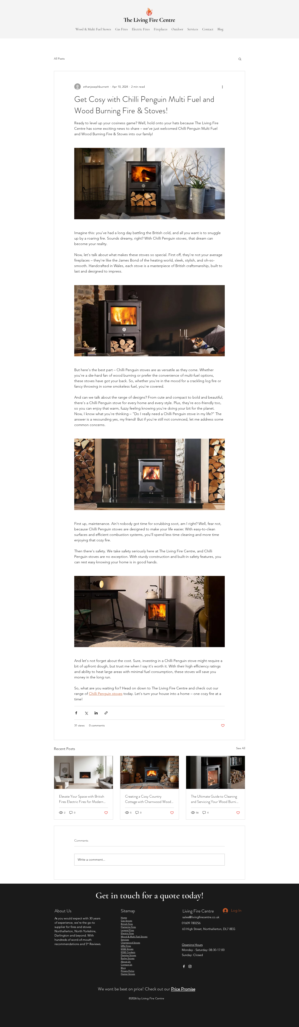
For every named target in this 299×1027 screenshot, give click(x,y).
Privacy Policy (127, 970)
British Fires (127, 923)
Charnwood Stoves (130, 942)
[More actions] (222, 86)
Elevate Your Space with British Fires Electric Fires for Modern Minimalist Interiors (81, 799)
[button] (240, 58)
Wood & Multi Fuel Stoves (134, 936)
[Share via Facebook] (76, 713)
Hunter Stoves (128, 973)
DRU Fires (126, 945)
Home (124, 917)
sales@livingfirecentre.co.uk (200, 917)
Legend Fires (127, 930)
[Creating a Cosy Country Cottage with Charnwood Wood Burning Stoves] (149, 772)
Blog (123, 967)
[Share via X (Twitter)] (86, 713)
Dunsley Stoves (128, 955)
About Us (126, 961)
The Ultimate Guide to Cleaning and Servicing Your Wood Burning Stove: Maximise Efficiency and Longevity (215, 799)
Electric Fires (127, 933)
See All (240, 748)
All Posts (59, 58)
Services (125, 939)
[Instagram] (190, 966)
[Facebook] (184, 966)
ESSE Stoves (127, 948)
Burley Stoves (127, 958)
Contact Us (126, 964)
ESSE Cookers (128, 952)
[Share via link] (106, 713)
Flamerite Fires (128, 927)
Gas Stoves (126, 920)
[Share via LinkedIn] (96, 713)
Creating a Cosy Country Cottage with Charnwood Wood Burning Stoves (148, 799)
